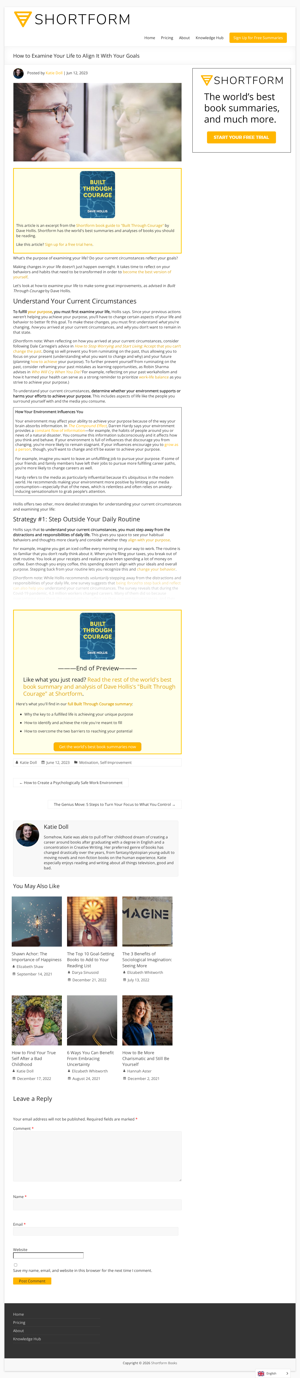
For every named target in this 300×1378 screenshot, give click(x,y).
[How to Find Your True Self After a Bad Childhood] (37, 997)
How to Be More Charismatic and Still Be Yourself (145, 1058)
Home (149, 37)
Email (19, 1224)
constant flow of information (60, 430)
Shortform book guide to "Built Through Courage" (120, 225)
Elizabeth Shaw (30, 966)
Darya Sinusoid (85, 972)
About (184, 37)
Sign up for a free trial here (68, 244)
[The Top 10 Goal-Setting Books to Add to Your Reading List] (92, 898)
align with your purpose (149, 539)
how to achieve (44, 361)
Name (20, 1196)
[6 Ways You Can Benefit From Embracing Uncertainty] (92, 997)
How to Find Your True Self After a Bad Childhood (34, 1058)
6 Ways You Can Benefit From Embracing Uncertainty (90, 1058)
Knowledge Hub (210, 37)
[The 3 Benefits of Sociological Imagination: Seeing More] (147, 898)
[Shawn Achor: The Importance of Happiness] (37, 898)
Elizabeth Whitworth (145, 972)
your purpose (40, 311)
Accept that (120, 346)
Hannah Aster (139, 1071)
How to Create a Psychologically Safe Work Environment (71, 782)
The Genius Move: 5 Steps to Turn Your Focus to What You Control (115, 804)
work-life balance (154, 377)
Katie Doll (54, 72)
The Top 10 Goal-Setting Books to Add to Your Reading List (90, 959)
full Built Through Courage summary (100, 703)
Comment (23, 1128)
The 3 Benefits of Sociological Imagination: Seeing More (147, 959)
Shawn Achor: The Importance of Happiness (37, 956)
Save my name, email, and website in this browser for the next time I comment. (82, 1270)
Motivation (88, 762)
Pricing (167, 37)
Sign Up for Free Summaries (258, 37)
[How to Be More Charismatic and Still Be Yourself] (147, 997)
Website (20, 1249)
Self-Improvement (116, 762)
